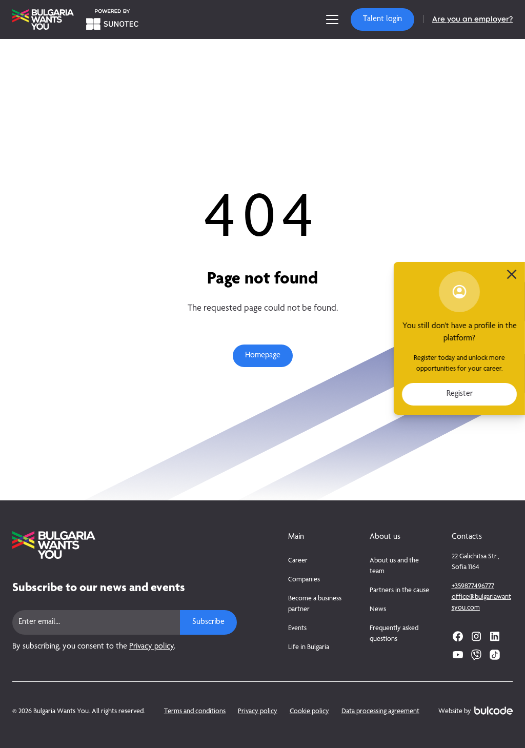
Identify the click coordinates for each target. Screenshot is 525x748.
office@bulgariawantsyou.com (481, 603)
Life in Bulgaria (308, 647)
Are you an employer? (472, 19)
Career (298, 560)
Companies (304, 579)
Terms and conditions (195, 711)
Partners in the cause (399, 590)
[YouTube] (458, 655)
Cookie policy (309, 711)
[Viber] (476, 655)
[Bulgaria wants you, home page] (124, 545)
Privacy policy (151, 647)
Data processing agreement (380, 711)
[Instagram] (476, 636)
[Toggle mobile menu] (332, 19)
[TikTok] (495, 655)
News (378, 609)
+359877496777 (473, 586)
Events (297, 628)
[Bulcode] (493, 710)
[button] (382, 19)
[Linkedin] (495, 636)
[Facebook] (458, 636)
